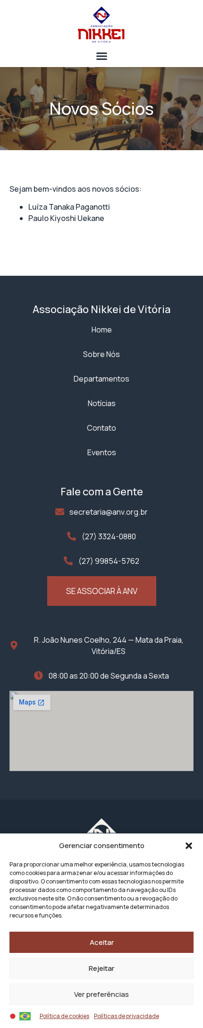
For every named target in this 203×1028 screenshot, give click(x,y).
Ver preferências (101, 994)
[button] (189, 845)
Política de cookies (64, 1016)
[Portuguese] (25, 1015)
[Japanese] (13, 1015)
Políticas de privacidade (126, 1016)
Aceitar (102, 942)
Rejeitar (101, 968)
